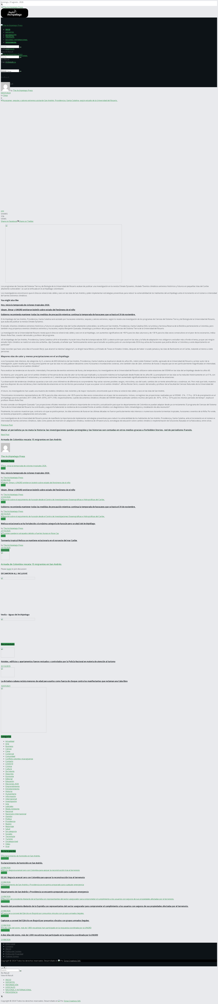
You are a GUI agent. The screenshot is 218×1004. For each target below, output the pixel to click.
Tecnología (10, 836)
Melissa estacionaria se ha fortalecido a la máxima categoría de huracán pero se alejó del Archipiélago (48, 523)
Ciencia (8, 749)
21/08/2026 (5, 867)
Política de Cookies (13, 951)
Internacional (11, 799)
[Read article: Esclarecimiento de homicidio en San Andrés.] (109, 856)
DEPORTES (9, 32)
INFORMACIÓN (10, 35)
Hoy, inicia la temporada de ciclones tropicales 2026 (25, 305)
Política (8, 819)
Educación (9, 781)
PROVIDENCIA (10, 42)
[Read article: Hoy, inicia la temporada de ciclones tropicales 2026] (109, 466)
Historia (8, 791)
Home (3, 71)
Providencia (10, 821)
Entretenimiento (12, 789)
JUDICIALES (9, 49)
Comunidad (10, 756)
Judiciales (9, 806)
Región (8, 824)
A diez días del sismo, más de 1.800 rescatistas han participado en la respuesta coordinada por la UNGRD (49, 935)
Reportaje (9, 826)
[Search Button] (20, 71)
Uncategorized (11, 841)
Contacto (9, 761)
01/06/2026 (5, 480)
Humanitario (10, 794)
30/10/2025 (5, 514)
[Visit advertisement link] (23, 732)
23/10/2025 (5, 547)
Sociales (8, 834)
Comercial (9, 754)
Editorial (8, 779)
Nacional (9, 811)
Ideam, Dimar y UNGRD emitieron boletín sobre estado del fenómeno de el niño (38, 309)
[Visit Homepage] (12, 6)
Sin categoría (11, 831)
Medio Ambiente (12, 809)
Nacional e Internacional (15, 814)
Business (9, 746)
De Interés (9, 771)
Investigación (11, 801)
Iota (7, 804)
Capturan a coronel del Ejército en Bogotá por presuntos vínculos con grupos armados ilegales (45, 920)
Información (10, 796)
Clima (8, 71)
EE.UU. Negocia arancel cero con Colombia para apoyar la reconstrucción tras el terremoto (43, 877)
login (9, 569)
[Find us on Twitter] (2, 4)
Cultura (8, 769)
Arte (7, 744)
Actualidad (9, 741)
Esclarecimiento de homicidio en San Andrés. (22, 863)
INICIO (7, 30)
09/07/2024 (5, 93)
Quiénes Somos (12, 956)
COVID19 (9, 764)
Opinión (8, 816)
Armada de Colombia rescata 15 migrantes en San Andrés (31, 564)
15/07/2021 (5, 686)
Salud (7, 829)
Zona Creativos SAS (72, 961)
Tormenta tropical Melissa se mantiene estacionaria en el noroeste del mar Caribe (39, 540)
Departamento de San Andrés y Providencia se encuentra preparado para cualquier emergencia (45, 891)
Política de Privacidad (14, 954)
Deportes (9, 774)
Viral (7, 846)
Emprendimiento (12, 786)
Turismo (9, 839)
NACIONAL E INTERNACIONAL (16, 40)
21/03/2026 (5, 497)
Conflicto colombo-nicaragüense (19, 759)
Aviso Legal (10, 944)
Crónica (8, 766)
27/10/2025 (5, 531)
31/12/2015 (5, 666)
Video (7, 844)
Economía (9, 776)
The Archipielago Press (23, 90)
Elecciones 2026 (12, 784)
